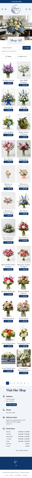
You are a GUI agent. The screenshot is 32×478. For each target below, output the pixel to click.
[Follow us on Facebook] (16, 465)
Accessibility (18, 475)
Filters (9, 56)
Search (28, 48)
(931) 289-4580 (16, 1)
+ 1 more (18, 422)
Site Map (25, 475)
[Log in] (26, 9)
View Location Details (22, 450)
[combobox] (23, 56)
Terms (6, 475)
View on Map (12, 404)
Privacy (11, 475)
